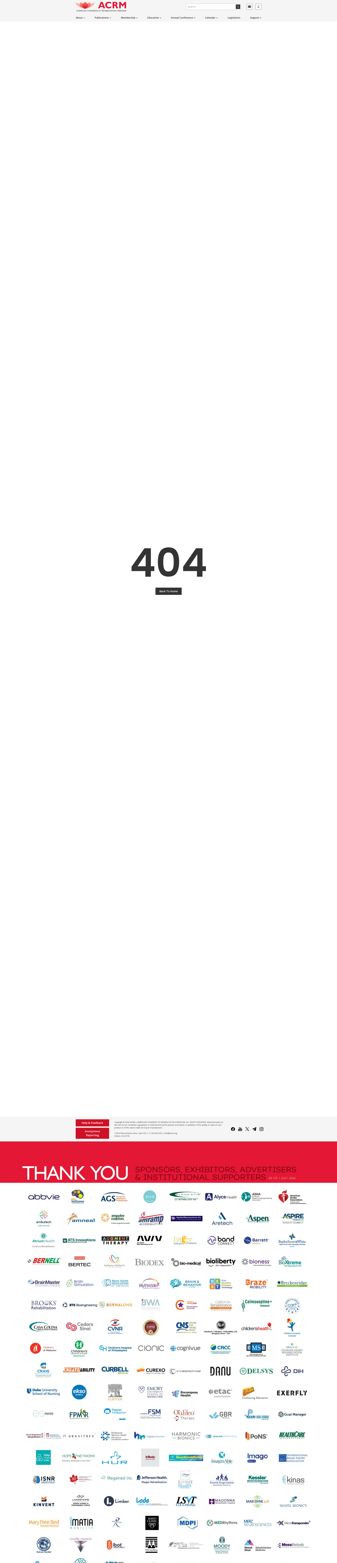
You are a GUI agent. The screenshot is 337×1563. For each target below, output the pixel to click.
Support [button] (254, 17)
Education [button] (153, 17)
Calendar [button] (210, 17)
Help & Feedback (92, 1123)
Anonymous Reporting (92, 1133)
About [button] (79, 17)
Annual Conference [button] (182, 17)
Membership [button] (128, 17)
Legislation (233, 17)
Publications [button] (102, 17)
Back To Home (168, 591)
